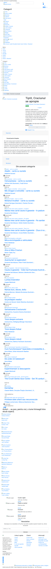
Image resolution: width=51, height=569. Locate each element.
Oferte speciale (18, 547)
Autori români (8, 13)
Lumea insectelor (12, 280)
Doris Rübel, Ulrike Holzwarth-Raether (17, 351)
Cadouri (7, 16)
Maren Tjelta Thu (10, 252)
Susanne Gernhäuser (11, 213)
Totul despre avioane (14, 319)
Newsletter (29, 542)
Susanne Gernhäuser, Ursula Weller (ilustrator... (20, 233)
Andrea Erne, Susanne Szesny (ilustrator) (18, 312)
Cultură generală (8, 71)
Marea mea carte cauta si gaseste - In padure (24, 210)
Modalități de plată (43, 540)
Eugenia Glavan (29, 104)
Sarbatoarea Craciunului (15, 309)
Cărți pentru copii (8, 69)
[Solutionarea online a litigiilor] (40, 565)
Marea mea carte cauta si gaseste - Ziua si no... (25, 230)
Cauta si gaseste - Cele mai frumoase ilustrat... (25, 270)
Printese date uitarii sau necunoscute (21, 399)
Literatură (7, 29)
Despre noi (41, 537)
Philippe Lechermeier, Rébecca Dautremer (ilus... (20, 402)
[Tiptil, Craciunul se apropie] (10, 99)
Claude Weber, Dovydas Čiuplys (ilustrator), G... (20, 390)
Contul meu (29, 537)
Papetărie (7, 42)
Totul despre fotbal (13, 329)
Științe (6, 39)
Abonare (25, 532)
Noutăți (15, 44)
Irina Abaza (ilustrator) (39, 104)
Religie (6, 32)
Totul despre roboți (13, 339)
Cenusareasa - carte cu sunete (18, 181)
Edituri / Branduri (28, 44)
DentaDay (9, 388)
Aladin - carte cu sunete (15, 171)
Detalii (7, 159)
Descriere (8, 133)
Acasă (16, 537)
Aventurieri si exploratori (15, 260)
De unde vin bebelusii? (15, 359)
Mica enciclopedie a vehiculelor (18, 240)
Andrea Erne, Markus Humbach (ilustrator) (18, 341)
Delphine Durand (10, 173)
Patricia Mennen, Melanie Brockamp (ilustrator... (20, 292)
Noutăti (16, 545)
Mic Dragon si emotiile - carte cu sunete (22, 191)
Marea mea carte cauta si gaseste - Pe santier (25, 220)
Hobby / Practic (9, 26)
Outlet (18, 44)
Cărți (4, 44)
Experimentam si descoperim (17, 369)
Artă (6, 11)
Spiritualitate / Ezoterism (10, 84)
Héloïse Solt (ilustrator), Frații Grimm (16, 183)
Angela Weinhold (10, 282)
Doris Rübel (8, 361)
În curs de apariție (19, 544)
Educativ (7, 24)
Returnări (28, 544)
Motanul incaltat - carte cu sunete (19, 200)
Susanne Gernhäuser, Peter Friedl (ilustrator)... (19, 262)
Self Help (7, 34)
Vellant (31, 125)
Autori (22, 44)
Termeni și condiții (43, 545)
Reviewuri (8, 163)
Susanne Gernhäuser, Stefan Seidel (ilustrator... (20, 223)
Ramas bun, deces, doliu (15, 289)
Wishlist (28, 540)
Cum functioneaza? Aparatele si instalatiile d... (25, 349)
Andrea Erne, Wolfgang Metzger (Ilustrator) (18, 322)
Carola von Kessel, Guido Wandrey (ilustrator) (19, 302)
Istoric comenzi (30, 539)
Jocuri (11, 39)
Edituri (16, 540)
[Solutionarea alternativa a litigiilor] (23, 565)
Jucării (6, 40)
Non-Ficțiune (8, 31)
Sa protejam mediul (13, 299)
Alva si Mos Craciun (13, 250)
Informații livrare (42, 539)
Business (7, 15)
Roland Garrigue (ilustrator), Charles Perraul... (19, 203)
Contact (28, 545)
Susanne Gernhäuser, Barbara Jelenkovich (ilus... (20, 272)
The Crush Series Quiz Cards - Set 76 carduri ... (25, 378)
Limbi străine (8, 28)
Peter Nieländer (10, 243)
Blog (16, 542)
